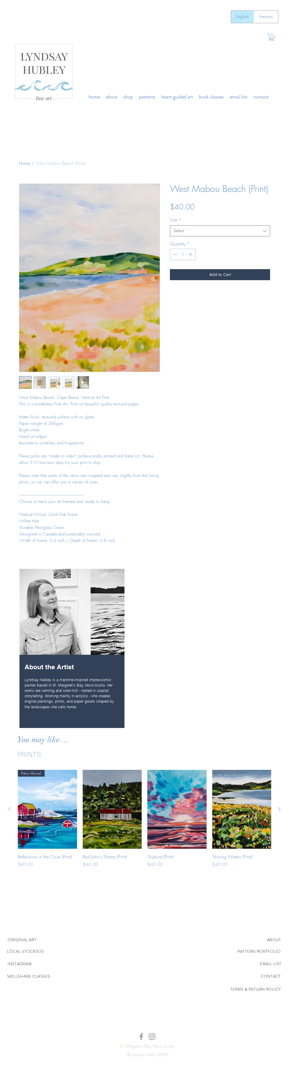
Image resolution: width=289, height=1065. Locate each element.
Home (24, 163)
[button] (272, 37)
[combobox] (220, 230)
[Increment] (191, 254)
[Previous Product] (9, 809)
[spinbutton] (183, 254)
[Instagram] (152, 1036)
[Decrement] (175, 254)
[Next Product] (279, 809)
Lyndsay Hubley (144, 1054)
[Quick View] (112, 809)
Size (175, 220)
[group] (144, 822)
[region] (72, 649)
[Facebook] (141, 1036)
